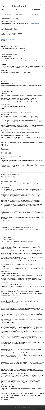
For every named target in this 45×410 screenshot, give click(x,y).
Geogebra (7, 161)
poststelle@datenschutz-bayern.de (11, 154)
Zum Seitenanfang (39, 173)
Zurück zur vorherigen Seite (38, 4)
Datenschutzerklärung (18, 407)
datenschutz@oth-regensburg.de (7, 39)
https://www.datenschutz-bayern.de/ (12, 156)
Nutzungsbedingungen (26, 407)
